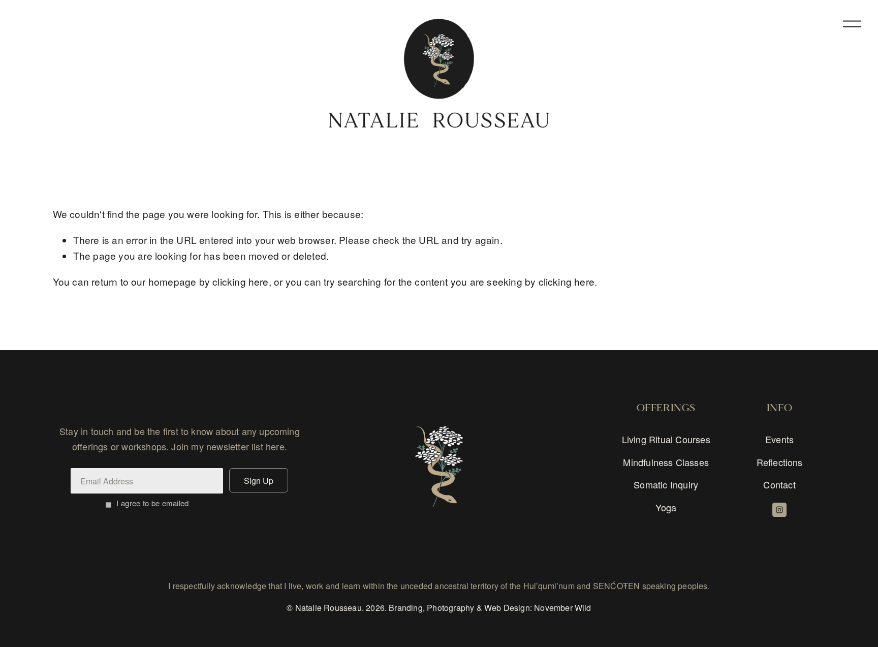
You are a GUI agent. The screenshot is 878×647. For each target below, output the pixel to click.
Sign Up (258, 480)
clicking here (240, 281)
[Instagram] (779, 510)
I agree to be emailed (152, 503)
